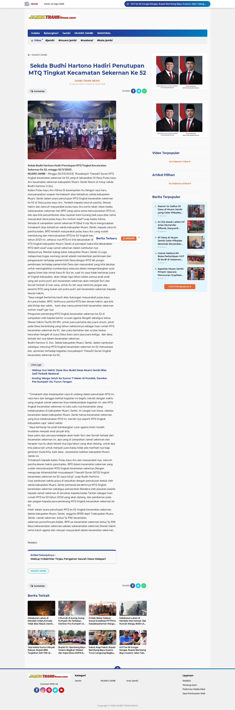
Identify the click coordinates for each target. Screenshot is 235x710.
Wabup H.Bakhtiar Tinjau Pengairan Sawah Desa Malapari (68, 558)
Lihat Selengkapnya (179, 286)
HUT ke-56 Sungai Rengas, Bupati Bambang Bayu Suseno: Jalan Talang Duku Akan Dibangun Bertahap (169, 4)
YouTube (64, 694)
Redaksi (187, 680)
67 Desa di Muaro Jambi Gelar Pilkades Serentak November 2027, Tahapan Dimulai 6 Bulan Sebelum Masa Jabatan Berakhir (171, 240)
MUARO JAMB (108, 680)
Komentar (39, 91)
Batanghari (51, 33)
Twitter (56, 694)
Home (34, 3)
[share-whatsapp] (144, 91)
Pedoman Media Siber (194, 689)
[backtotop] (117, 669)
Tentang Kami (190, 685)
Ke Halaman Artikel (179, 183)
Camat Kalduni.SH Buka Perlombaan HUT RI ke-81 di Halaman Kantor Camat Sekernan (171, 256)
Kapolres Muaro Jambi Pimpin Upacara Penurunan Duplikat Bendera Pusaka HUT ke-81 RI (171, 272)
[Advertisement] (179, 317)
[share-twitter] (138, 91)
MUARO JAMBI (83, 33)
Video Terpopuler (166, 153)
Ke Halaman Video (179, 161)
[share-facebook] (133, 91)
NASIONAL (104, 33)
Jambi (66, 33)
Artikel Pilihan (163, 175)
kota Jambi (106, 40)
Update (129, 238)
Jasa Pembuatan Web (194, 693)
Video (37, 40)
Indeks (35, 33)
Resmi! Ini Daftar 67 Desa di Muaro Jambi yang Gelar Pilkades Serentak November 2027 (170, 209)
